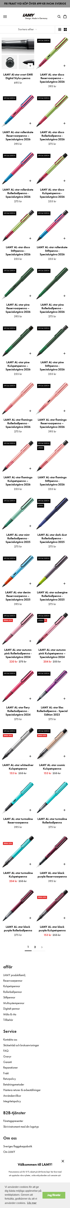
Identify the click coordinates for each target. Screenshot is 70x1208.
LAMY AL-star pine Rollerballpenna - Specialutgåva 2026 (52, 308)
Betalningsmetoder (13, 1084)
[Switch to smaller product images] (65, 29)
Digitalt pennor (11, 1008)
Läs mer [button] (31, 1202)
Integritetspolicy (12, 1101)
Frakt (6, 1073)
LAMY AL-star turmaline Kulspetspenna (18, 875)
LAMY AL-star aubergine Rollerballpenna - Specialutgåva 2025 (52, 596)
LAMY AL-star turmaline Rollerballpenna (52, 821)
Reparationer (10, 1067)
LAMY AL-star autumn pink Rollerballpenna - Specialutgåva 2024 (18, 654)
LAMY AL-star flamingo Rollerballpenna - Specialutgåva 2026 (18, 423)
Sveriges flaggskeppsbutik (17, 1146)
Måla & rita (9, 1014)
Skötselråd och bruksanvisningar (21, 1045)
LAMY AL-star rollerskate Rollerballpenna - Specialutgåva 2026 (18, 193)
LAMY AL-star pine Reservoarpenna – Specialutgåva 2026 (18, 308)
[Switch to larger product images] (59, 29)
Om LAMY (9, 1152)
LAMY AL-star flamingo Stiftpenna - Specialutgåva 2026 (52, 481)
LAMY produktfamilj (14, 975)
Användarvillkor (12, 1095)
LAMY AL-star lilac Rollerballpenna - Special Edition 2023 (52, 711)
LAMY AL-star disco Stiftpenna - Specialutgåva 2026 (18, 251)
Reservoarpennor (12, 980)
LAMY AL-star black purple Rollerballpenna (18, 928)
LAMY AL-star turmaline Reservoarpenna (18, 821)
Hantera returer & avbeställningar (22, 1090)
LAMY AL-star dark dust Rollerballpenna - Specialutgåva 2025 (52, 538)
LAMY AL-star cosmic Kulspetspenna (52, 767)
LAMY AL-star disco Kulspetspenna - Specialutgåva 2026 (52, 193)
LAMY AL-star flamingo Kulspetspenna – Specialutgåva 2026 (18, 481)
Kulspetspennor (11, 986)
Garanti (7, 1062)
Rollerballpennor (12, 992)
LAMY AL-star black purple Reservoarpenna (52, 875)
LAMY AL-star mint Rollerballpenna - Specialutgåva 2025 (18, 538)
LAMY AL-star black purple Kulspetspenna (52, 928)
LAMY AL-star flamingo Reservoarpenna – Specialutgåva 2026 (52, 423)
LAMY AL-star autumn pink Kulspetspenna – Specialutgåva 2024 (52, 654)
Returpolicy (9, 1078)
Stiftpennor (9, 997)
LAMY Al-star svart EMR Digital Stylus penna (18, 76)
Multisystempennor (13, 1003)
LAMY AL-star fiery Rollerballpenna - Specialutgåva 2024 (18, 711)
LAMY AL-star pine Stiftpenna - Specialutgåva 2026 (52, 366)
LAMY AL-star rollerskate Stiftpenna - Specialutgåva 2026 (52, 251)
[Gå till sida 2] (41, 947)
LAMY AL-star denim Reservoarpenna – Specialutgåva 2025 (18, 596)
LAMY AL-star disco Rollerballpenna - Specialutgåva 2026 (52, 136)
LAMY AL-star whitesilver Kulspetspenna (17, 767)
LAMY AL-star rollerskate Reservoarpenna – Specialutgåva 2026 (18, 136)
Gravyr (7, 1056)
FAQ (5, 1050)
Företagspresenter (13, 1121)
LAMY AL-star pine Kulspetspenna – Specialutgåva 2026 (18, 366)
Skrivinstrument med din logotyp (21, 1126)
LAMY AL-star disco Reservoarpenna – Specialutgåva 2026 (52, 78)
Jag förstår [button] (53, 1195)
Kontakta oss (10, 1039)
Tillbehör (8, 1020)
